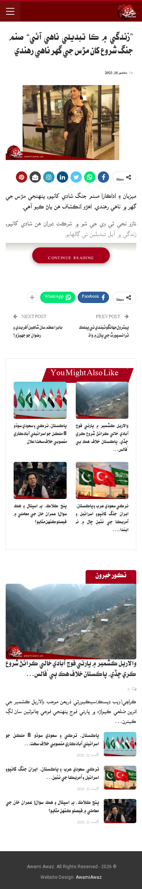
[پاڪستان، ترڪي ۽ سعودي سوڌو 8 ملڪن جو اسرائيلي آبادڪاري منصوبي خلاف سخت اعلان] (40, 400)
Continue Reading (71, 255)
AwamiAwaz (89, 877)
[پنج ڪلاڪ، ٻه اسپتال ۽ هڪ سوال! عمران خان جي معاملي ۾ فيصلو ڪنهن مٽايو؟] (40, 480)
